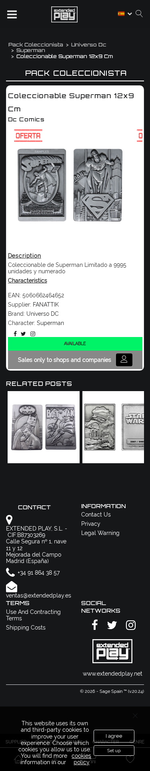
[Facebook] (14, 334)
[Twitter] (22, 334)
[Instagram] (31, 334)
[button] (12, 14)
